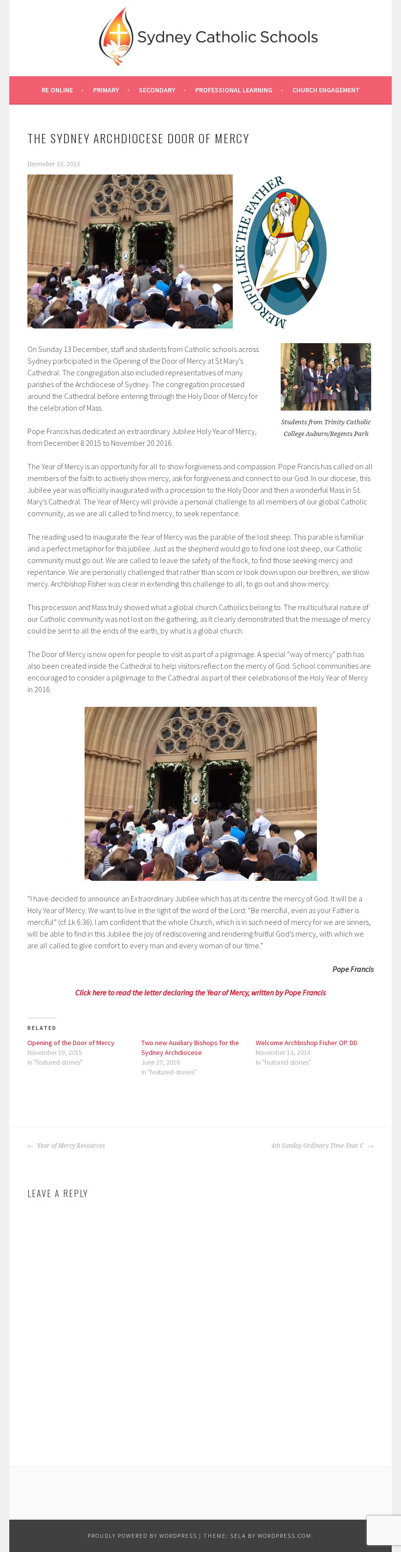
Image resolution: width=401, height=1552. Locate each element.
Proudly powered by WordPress (142, 1535)
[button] (130, 251)
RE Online (57, 90)
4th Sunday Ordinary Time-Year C (318, 1145)
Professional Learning (233, 90)
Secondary (157, 90)
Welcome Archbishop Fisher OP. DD (306, 1042)
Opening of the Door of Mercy (70, 1042)
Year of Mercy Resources (70, 1145)
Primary (106, 90)
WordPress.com (285, 1535)
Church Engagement (326, 90)
